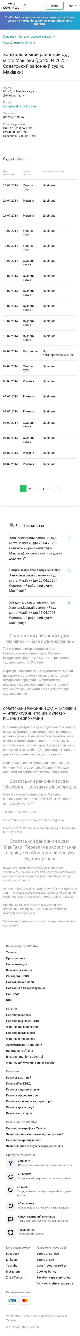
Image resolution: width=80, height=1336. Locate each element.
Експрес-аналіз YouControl (24, 1056)
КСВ (9, 1000)
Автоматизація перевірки (24, 1044)
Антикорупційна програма (55, 1283)
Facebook (12, 1253)
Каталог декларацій (20, 1107)
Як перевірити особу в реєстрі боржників (34, 1146)
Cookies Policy (46, 1271)
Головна (8, 36)
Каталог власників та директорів (29, 1101)
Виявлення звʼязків (19, 1050)
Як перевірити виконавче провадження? (34, 1134)
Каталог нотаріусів (19, 1113)
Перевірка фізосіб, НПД (22, 1021)
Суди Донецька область (19, 42)
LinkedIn (12, 1259)
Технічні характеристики (54, 1277)
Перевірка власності (20, 1032)
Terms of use (45, 1259)
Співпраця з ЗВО (17, 976)
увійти (54, 5)
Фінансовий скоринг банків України (31, 1062)
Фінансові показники (20, 1038)
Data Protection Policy (51, 1265)
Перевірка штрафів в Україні (26, 1128)
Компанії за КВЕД (18, 1083)
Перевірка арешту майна (23, 1140)
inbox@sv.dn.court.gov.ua (20, 106)
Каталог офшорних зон (22, 1095)
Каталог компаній (18, 1077)
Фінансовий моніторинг (22, 1026)
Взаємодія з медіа (19, 970)
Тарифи (11, 952)
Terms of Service (48, 1253)
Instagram (13, 1271)
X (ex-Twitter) (15, 1277)
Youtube (11, 1265)
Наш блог (12, 994)
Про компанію (16, 958)
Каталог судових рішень (35, 36)
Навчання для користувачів (25, 988)
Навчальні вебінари (20, 982)
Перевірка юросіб (18, 1015)
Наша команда (16, 964)
